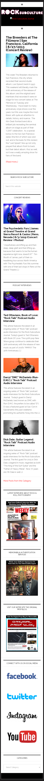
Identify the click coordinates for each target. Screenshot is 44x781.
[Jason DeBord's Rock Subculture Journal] (22, 12)
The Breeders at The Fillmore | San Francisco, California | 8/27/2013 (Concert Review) (22, 44)
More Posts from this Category (17, 481)
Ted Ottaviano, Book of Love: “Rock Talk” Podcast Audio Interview (20, 318)
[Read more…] (12, 162)
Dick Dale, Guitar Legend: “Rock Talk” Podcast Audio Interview (19, 442)
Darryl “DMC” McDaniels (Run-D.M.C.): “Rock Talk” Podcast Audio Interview (20, 380)
